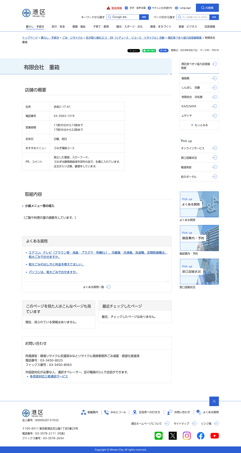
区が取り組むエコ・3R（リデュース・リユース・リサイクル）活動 (125, 37)
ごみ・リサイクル (72, 37)
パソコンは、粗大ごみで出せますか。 (54, 272)
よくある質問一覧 (93, 287)
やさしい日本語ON (162, 8)
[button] (114, 8)
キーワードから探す (109, 17)
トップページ (30, 37)
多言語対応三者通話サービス (49, 376)
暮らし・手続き (50, 37)
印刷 (165, 50)
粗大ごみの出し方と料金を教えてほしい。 (57, 264)
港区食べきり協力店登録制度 (185, 37)
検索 (214, 17)
